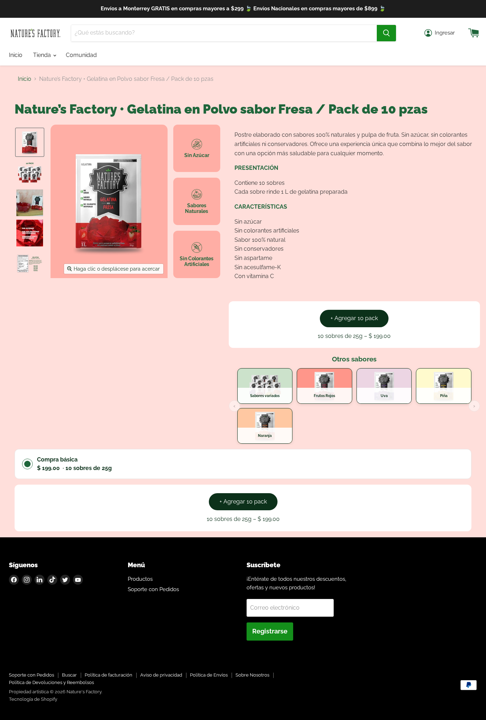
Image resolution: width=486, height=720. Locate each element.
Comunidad (81, 55)
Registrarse (269, 631)
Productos (140, 579)
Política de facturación (108, 675)
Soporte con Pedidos (153, 589)
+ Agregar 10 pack (354, 318)
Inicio (15, 55)
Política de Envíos (209, 675)
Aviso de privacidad (161, 675)
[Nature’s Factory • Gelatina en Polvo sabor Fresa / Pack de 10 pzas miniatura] (30, 142)
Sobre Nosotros (252, 675)
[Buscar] (386, 33)
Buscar (69, 675)
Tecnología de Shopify (33, 699)
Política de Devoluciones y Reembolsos (51, 682)
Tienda (42, 55)
